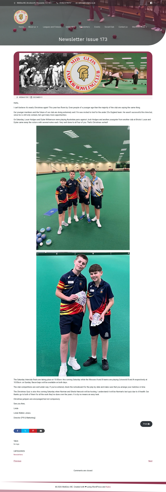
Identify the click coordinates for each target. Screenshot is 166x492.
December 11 (37, 97)
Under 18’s (70, 27)
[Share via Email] (41, 431)
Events (97, 27)
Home (21, 27)
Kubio (108, 487)
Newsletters (84, 27)
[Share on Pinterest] (33, 431)
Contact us (123, 27)
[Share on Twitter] (25, 431)
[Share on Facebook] (17, 431)
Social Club (109, 27)
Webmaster (23, 97)
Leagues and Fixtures (52, 27)
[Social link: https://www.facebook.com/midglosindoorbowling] (150, 3)
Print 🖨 (146, 424)
